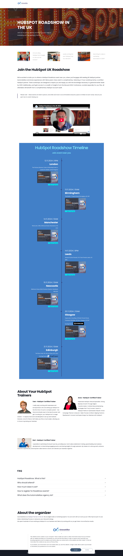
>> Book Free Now (53, 184)
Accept (76, 550)
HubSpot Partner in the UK (35, 517)
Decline (87, 550)
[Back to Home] (22, 3)
